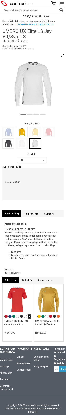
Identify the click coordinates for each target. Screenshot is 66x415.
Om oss (21, 357)
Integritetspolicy (42, 366)
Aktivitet (13, 21)
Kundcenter (6, 373)
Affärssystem (13, 408)
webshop (29, 408)
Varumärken (6, 360)
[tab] (11, 213)
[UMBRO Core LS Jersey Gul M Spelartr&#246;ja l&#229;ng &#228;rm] (48, 299)
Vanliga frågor (24, 369)
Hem (4, 21)
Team (23, 21)
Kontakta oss (23, 363)
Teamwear (33, 21)
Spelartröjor (8, 24)
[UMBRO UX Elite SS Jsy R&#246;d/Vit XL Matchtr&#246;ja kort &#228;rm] (17, 299)
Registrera (59, 359)
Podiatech (5, 379)
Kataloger (5, 366)
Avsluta (60, 363)
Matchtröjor (48, 21)
